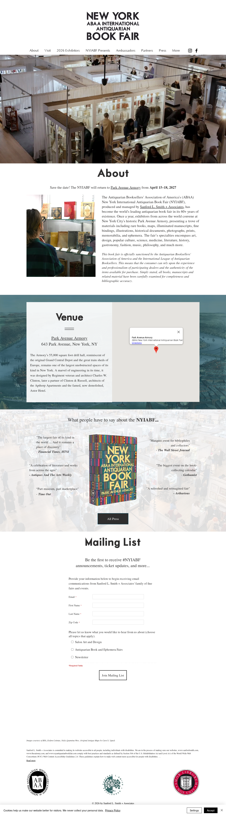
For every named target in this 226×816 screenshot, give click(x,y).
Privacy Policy (112, 810)
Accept (211, 810)
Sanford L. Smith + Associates (162, 206)
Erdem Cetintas (53, 740)
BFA (44, 740)
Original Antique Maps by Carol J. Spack (97, 740)
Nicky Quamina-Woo (70, 740)
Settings (194, 810)
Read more (30, 760)
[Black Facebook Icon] (196, 50)
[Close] (222, 810)
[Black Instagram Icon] (190, 50)
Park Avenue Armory (126, 187)
